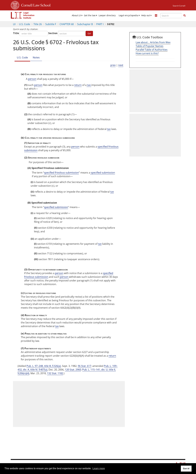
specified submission (102, 172)
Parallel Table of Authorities (152, 49)
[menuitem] (76, 15)
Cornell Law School (35, 4)
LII (14, 24)
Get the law (90, 15)
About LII (76, 15)
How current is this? (147, 53)
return (78, 85)
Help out (145, 15)
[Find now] (184, 15)
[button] (184, 15)
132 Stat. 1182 (55, 373)
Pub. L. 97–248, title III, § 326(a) (43, 366)
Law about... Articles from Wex (153, 42)
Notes (36, 57)
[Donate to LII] (156, 15)
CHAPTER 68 (67, 24)
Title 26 (38, 24)
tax (89, 85)
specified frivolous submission (61, 172)
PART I (100, 24)
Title (16, 33)
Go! (89, 33)
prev (113, 65)
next (120, 65)
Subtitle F (50, 24)
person (32, 79)
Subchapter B (85, 24)
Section (52, 33)
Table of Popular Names (149, 46)
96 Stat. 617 (84, 366)
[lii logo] (22, 15)
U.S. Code (24, 24)
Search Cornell (179, 5)
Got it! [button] (186, 468)
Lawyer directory (107, 15)
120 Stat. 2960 (73, 369)
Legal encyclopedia (128, 15)
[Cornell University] (15, 4)
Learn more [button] (98, 468)
